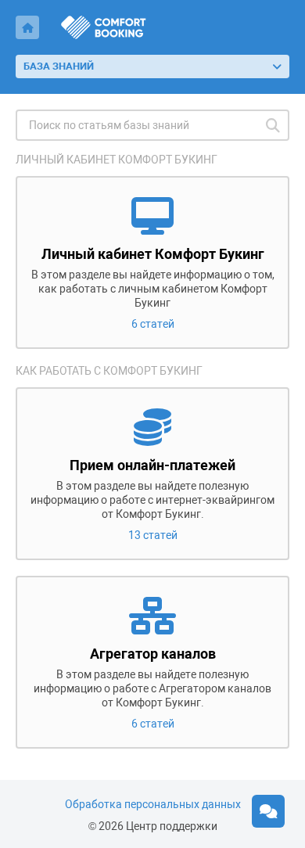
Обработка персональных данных (153, 804)
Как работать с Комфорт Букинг (109, 371)
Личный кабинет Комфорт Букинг (116, 159)
